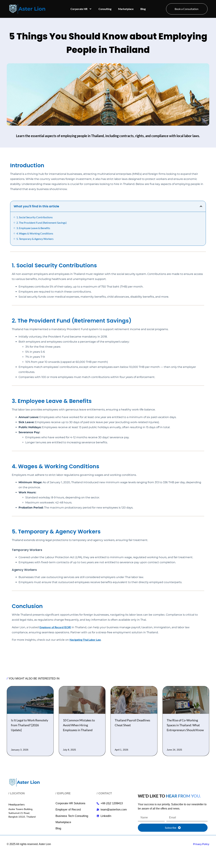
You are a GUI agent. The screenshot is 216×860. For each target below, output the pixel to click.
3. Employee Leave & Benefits (33, 228)
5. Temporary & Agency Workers (34, 238)
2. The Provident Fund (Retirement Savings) (41, 222)
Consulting (105, 8)
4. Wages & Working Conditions (34, 233)
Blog (143, 8)
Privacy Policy (201, 844)
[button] (201, 206)
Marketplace (126, 8)
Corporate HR (79, 8)
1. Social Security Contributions (34, 217)
